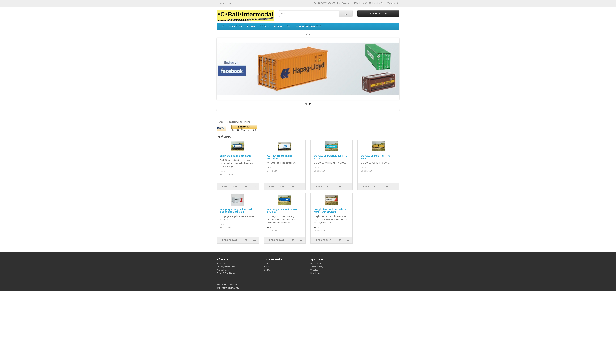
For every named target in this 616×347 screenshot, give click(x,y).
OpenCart (232, 284)
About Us (221, 263)
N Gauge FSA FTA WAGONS (308, 26)
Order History (316, 266)
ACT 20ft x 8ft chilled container (280, 157)
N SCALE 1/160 (235, 26)
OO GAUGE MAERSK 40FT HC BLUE (330, 157)
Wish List (314, 270)
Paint (289, 26)
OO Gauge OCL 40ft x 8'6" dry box (282, 211)
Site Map (267, 270)
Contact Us (269, 263)
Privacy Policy (223, 270)
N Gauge (251, 26)
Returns (267, 266)
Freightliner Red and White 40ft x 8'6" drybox (330, 211)
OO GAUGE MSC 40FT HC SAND (375, 157)
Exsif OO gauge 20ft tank (235, 155)
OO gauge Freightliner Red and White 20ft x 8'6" (236, 211)
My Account (315, 263)
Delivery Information (226, 266)
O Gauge (278, 26)
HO (223, 26)
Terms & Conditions (226, 273)
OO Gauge (265, 26)
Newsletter (315, 273)
